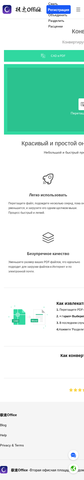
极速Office (8, 415)
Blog (3, 425)
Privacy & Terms (12, 445)
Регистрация (58, 10)
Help (3, 435)
